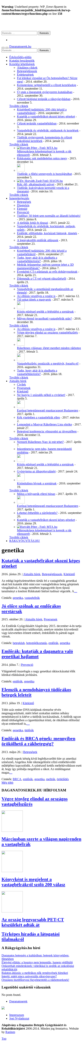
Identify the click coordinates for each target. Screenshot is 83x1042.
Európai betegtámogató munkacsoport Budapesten (47, 410)
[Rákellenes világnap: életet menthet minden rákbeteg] (21, 344)
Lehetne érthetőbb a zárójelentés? (37, 513)
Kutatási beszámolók (22, 60)
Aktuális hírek (17, 381)
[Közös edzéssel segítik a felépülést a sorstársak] (21, 308)
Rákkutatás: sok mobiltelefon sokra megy (42, 158)
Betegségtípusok (27, 71)
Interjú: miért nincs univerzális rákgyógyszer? (29, 976)
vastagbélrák (32, 597)
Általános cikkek (27, 67)
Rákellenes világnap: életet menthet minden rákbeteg (49, 348)
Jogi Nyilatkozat (19, 1018)
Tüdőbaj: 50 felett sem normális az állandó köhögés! (48, 215)
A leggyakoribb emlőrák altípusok (37, 240)
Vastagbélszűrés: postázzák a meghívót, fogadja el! (48, 363)
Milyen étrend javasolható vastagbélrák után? (44, 318)
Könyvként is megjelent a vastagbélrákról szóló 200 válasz (33, 882)
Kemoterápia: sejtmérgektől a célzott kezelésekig (46, 85)
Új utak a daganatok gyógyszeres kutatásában (44, 92)
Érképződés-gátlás (20, 57)
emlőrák (53, 643)
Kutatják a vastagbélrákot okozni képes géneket (46, 116)
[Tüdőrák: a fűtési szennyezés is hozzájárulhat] (21, 170)
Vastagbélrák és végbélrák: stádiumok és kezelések (48, 130)
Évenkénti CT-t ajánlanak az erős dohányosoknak (47, 271)
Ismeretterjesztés (19, 198)
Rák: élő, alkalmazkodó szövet (35, 184)
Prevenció (23, 212)
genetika (18, 597)
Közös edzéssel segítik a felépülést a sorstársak (45, 311)
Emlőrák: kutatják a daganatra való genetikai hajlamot (37, 654)
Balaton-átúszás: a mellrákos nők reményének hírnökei (35, 973)
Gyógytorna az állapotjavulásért (36, 471)
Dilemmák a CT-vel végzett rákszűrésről (41, 278)
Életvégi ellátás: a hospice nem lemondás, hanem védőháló (37, 962)
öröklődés (63, 779)
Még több (7, 782)
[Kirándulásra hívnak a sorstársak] (21, 480)
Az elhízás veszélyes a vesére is (36, 296)
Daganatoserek (41, 23)
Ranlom (10, 1032)
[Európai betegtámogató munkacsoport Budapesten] (21, 407)
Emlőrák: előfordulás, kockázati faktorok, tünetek (47, 233)
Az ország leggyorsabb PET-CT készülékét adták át (33, 922)
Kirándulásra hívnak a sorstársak (37, 483)
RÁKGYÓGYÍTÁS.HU (24, 540)
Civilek (21, 384)
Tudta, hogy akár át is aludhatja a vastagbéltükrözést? (37, 259)
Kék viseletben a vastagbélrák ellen (38, 417)
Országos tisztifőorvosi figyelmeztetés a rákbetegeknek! (35, 979)
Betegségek (24, 201)
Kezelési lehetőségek (22, 64)
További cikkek (18, 106)
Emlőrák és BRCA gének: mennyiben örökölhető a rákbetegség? (38, 741)
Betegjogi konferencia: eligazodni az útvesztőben (47, 431)
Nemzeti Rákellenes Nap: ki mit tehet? (40, 442)
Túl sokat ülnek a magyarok (34, 299)
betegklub (19, 643)
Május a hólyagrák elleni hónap (36, 493)
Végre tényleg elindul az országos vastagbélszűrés (47, 332)
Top (4, 1038)
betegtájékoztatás (36, 643)
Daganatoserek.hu (20, 46)
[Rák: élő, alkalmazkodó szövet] (40, 180)
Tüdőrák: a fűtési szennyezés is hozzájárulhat (44, 174)
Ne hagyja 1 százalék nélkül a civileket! (41, 395)
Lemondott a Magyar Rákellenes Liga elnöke (44, 424)
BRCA (17, 779)
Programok (23, 388)
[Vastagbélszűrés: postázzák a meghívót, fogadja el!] (21, 360)
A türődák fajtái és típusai (32, 222)
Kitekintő (22, 391)
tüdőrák (29, 730)
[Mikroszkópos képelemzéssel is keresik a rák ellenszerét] (37, 148)
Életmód (22, 208)
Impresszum (16, 1015)
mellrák (50, 779)
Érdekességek (25, 74)
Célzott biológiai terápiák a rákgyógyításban (43, 99)
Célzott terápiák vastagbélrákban (37, 123)
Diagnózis (23, 205)
